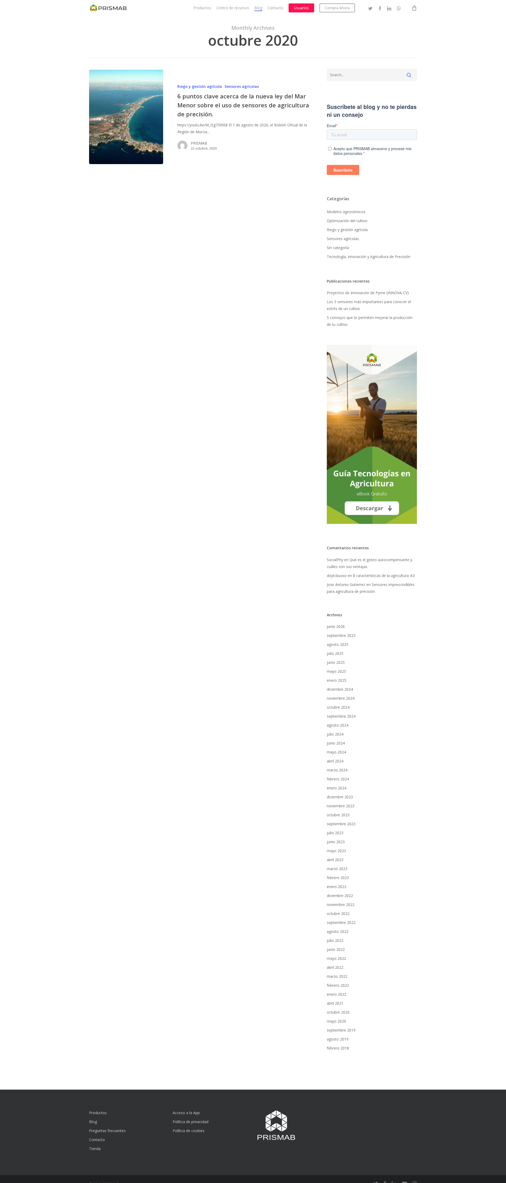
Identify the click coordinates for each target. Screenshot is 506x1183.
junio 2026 (336, 626)
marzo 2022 (337, 976)
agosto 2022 (337, 931)
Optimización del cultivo (347, 220)
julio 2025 (335, 653)
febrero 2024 (338, 778)
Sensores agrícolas (242, 86)
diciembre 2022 (340, 895)
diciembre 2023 (340, 796)
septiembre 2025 (341, 635)
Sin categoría (338, 247)
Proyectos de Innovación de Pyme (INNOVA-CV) (368, 292)
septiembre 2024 (341, 716)
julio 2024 (335, 734)
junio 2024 (336, 743)
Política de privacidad (190, 1121)
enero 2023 (336, 886)
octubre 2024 (338, 707)
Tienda (95, 1148)
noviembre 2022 (340, 904)
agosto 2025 (337, 644)
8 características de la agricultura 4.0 (384, 575)
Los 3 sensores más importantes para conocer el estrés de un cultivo (369, 305)
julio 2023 (335, 832)
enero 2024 (336, 787)
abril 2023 (335, 859)
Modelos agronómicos (346, 211)
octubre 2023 (338, 814)
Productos (98, 1112)
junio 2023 (336, 841)
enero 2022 (336, 994)
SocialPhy (335, 559)
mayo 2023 (336, 850)
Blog (93, 1121)
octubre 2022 (338, 913)
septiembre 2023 (341, 823)
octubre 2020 (338, 1012)
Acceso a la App (186, 1112)
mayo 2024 (336, 752)
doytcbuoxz (337, 575)
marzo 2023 (337, 868)
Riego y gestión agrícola (199, 86)
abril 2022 (335, 967)
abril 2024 (335, 761)
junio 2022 (336, 949)
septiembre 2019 (341, 1030)
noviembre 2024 (340, 698)
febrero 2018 (338, 1048)
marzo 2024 (337, 769)
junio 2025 (336, 662)
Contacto (97, 1139)
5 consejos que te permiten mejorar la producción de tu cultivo (369, 321)
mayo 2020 (336, 1021)
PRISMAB (199, 143)
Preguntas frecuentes (107, 1130)
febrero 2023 (338, 877)
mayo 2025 (336, 671)
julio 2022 (335, 940)
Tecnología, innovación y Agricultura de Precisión (368, 256)
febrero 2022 (338, 985)
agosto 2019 (337, 1039)
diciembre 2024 (340, 689)
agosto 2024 (337, 725)
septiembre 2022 (341, 922)
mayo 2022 (336, 958)
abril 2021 (335, 1003)
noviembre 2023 (340, 805)
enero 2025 (336, 680)
